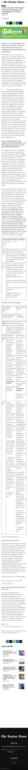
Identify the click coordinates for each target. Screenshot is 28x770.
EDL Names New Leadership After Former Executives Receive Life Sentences (10, 652)
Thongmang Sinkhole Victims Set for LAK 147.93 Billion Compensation (10, 668)
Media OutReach (17, 55)
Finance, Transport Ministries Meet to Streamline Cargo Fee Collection (9, 686)
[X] (10, 23)
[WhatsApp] (14, 23)
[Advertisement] (14, 710)
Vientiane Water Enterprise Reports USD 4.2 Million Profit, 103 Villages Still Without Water (10, 677)
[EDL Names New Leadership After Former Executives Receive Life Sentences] (21, 653)
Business (3, 5)
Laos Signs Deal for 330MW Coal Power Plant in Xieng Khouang (10, 660)
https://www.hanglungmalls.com (13, 626)
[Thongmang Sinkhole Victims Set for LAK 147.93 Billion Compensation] (21, 669)
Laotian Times (6, 18)
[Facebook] (7, 23)
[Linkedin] (17, 23)
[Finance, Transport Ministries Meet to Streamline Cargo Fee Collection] (21, 686)
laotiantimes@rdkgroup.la (13, 749)
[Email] (20, 23)
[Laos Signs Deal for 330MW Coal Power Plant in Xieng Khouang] (21, 661)
